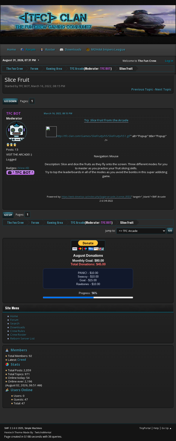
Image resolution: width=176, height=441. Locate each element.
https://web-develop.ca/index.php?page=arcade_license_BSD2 (96, 196)
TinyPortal (145, 428)
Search (15, 323)
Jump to (110, 230)
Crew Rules (17, 331)
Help (156, 428)
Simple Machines (33, 428)
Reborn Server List (22, 338)
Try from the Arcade (106, 120)
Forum (14, 320)
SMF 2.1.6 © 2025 (13, 428)
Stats (15, 364)
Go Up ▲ (167, 428)
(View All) (23, 168)
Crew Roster (18, 335)
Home (14, 316)
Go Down (10, 101)
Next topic (163, 89)
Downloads (17, 327)
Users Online (22, 390)
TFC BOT (105, 68)
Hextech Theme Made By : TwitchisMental (27, 432)
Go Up (8, 214)
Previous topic (142, 89)
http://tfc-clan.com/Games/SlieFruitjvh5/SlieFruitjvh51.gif (93, 136)
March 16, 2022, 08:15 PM (58, 113)
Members (19, 350)
